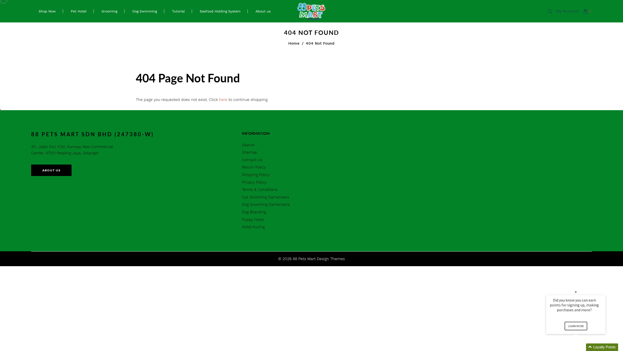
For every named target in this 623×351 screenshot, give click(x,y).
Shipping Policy (256, 174)
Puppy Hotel (253, 219)
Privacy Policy (254, 182)
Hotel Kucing (253, 226)
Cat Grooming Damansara (265, 197)
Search (248, 145)
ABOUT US (51, 170)
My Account (567, 11)
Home (294, 43)
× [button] (576, 292)
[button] (581, 347)
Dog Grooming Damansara (266, 204)
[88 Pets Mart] (311, 11)
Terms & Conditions (259, 189)
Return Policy (254, 167)
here (223, 99)
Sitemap (249, 152)
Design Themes (331, 258)
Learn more (576, 326)
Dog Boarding (254, 212)
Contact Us (252, 159)
